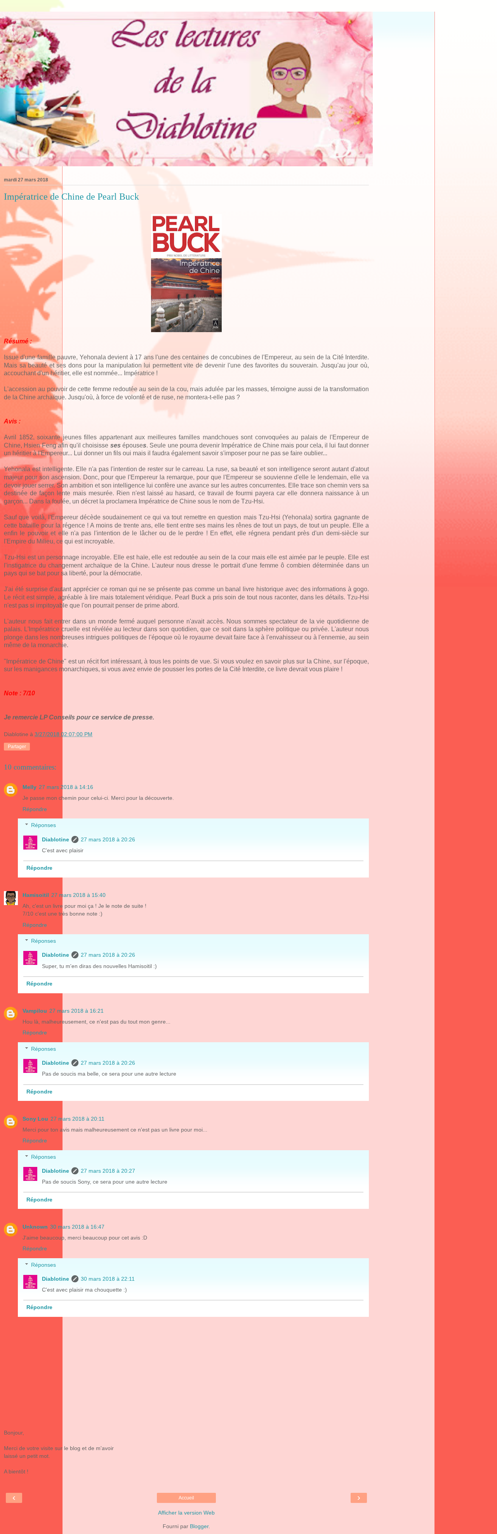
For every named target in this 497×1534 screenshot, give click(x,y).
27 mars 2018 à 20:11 (77, 1119)
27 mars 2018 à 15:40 (78, 895)
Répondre (35, 809)
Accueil (186, 1498)
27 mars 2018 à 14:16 (66, 787)
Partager (17, 746)
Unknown (35, 1227)
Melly (29, 787)
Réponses (43, 825)
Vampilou (35, 1011)
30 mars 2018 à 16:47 (77, 1227)
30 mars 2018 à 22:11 (108, 1279)
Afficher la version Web (186, 1513)
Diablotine (55, 839)
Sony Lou (35, 1119)
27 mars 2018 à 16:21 (76, 1011)
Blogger (199, 1526)
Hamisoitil (36, 895)
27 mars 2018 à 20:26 (108, 839)
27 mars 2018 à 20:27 (108, 1171)
